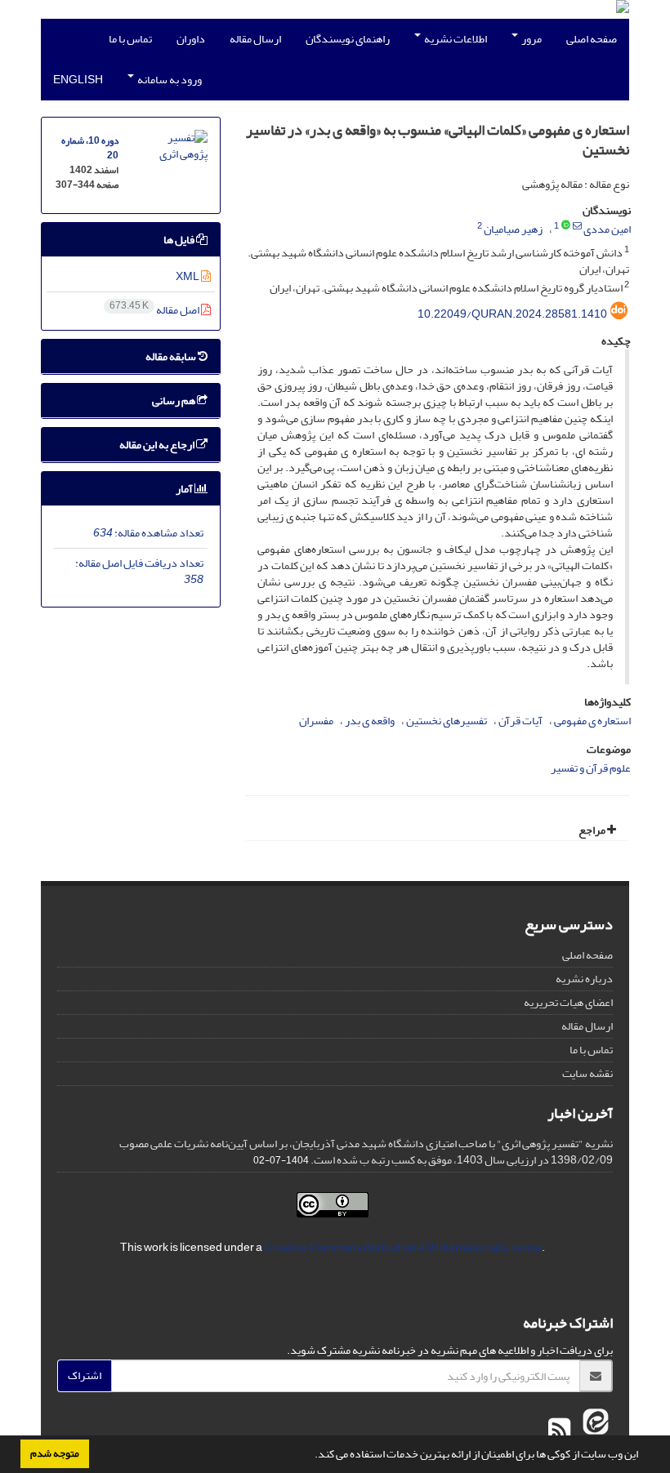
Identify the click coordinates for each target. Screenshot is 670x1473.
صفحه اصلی (591, 39)
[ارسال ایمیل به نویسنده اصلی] (577, 226)
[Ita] (593, 1430)
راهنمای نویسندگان (348, 39)
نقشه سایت (587, 1073)
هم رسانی (174, 400)
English (78, 80)
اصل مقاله (155, 310)
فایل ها (179, 240)
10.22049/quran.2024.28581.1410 (512, 314)
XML (188, 276)
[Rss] (559, 1430)
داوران (190, 39)
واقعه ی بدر (370, 721)
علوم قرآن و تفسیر (591, 768)
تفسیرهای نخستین (446, 721)
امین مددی (607, 229)
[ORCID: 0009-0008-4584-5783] (566, 226)
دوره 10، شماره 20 (89, 148)
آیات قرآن (520, 721)
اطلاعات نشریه (454, 39)
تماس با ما (130, 39)
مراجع (592, 830)
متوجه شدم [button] (54, 1453)
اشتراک (84, 1375)
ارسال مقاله (255, 39)
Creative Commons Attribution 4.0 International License (403, 1247)
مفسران (316, 721)
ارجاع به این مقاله (157, 445)
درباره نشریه (584, 979)
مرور (531, 39)
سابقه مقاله (171, 356)
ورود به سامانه (169, 80)
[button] (310, 1455)
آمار (185, 489)
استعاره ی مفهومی (592, 721)
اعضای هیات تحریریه (568, 1002)
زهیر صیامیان (513, 229)
